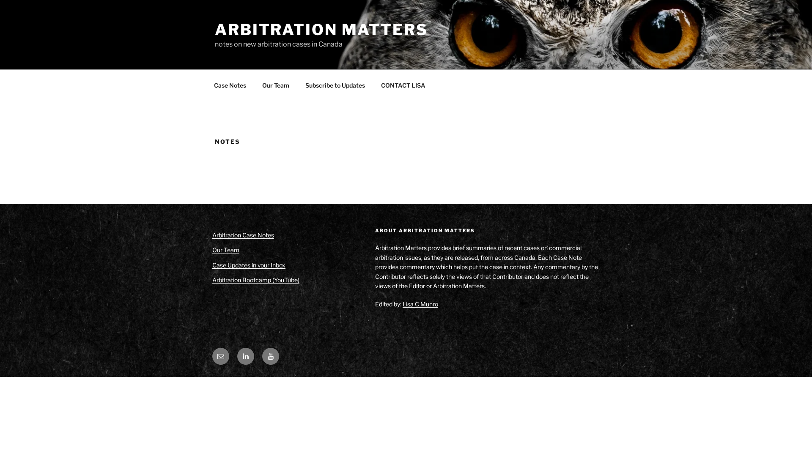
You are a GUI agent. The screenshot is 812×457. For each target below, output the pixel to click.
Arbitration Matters (321, 29)
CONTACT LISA (403, 85)
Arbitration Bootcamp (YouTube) (255, 280)
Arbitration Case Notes (243, 235)
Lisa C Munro (420, 304)
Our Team (275, 85)
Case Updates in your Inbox (248, 265)
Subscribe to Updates (335, 85)
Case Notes (230, 85)
